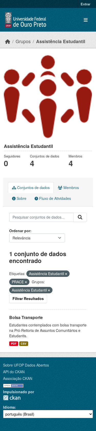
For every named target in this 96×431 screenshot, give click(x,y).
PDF (13, 343)
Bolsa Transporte (26, 317)
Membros (70, 187)
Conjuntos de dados (33, 187)
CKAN (11, 397)
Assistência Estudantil (60, 41)
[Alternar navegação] (85, 20)
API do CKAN (14, 371)
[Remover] (66, 274)
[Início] (7, 41)
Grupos (23, 41)
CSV (23, 343)
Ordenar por (19, 230)
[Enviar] (80, 217)
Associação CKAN (17, 378)
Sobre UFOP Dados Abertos (26, 365)
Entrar (85, 4)
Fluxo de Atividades (54, 198)
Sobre (21, 198)
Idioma (9, 407)
